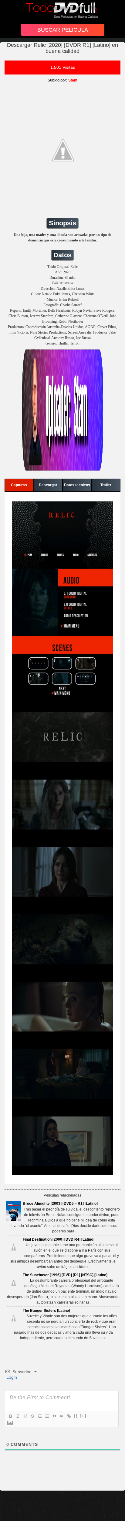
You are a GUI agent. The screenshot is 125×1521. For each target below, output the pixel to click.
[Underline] (25, 1416)
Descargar (48, 485)
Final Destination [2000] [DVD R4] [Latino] (58, 1239)
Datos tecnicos (77, 485)
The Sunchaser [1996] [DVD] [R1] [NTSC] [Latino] (65, 1275)
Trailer (105, 485)
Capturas (19, 485)
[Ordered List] (39, 1416)
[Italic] (17, 1416)
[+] (83, 1416)
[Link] (68, 1416)
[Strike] (32, 1416)
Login (11, 1377)
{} (76, 1416)
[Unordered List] (46, 1416)
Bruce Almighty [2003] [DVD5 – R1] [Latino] (60, 1203)
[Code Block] (61, 1416)
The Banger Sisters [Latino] (46, 1310)
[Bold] (10, 1416)
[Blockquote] (54, 1416)
